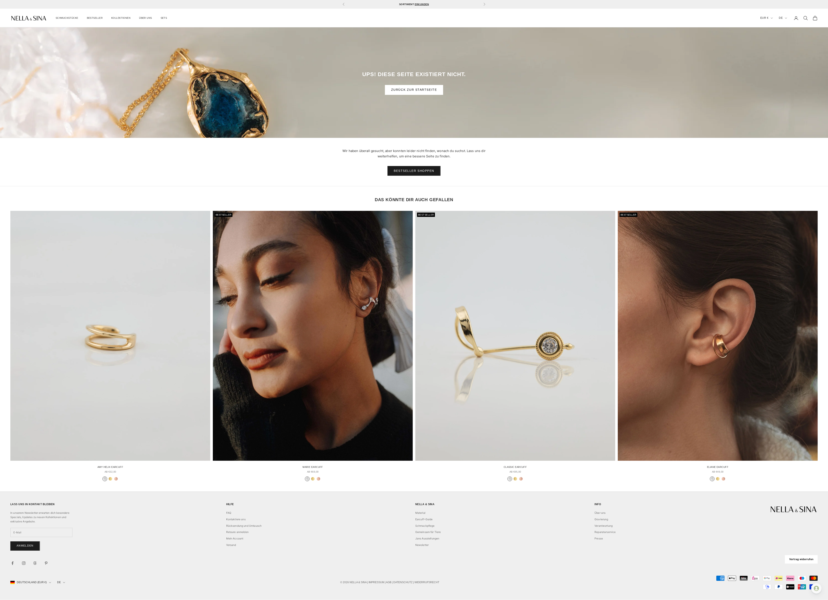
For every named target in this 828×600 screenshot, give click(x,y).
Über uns (599, 512)
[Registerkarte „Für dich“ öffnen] (816, 588)
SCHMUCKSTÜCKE (67, 18)
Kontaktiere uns (236, 519)
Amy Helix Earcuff (110, 467)
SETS (164, 18)
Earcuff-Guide (424, 519)
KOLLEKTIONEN (120, 18)
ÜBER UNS (145, 18)
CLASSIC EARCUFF (515, 467)
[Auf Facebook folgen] (12, 563)
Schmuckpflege (425, 525)
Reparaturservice (605, 532)
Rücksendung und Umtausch (244, 525)
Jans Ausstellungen (427, 538)
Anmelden (25, 545)
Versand (231, 545)
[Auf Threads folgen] (35, 563)
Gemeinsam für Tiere (428, 532)
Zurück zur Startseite (414, 89)
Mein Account (234, 538)
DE (781, 17)
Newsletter (422, 545)
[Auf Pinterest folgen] (46, 563)
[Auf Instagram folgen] (24, 563)
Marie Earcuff (313, 467)
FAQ (228, 512)
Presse (598, 538)
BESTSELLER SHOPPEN (414, 170)
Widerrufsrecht (426, 582)
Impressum (376, 582)
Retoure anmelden (237, 532)
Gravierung (601, 519)
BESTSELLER (95, 18)
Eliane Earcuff (717, 467)
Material (420, 512)
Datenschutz (402, 582)
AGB (388, 582)
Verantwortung (603, 525)
